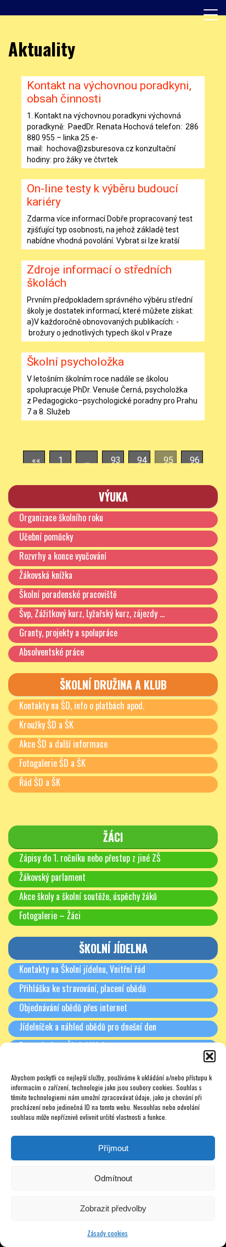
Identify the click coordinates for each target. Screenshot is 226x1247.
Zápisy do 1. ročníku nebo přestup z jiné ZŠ (90, 857)
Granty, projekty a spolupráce (68, 632)
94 (142, 460)
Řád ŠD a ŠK (39, 782)
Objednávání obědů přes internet (73, 1007)
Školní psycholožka (75, 361)
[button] (209, 1056)
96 (195, 460)
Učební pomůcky (46, 536)
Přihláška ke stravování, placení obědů (82, 988)
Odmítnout (113, 1178)
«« (36, 460)
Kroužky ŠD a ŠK (46, 724)
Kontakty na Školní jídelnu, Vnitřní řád (82, 969)
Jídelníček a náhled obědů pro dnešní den (87, 1026)
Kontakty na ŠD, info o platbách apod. (81, 705)
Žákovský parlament (52, 877)
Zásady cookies (107, 1233)
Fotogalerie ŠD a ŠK (52, 763)
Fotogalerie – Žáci (50, 915)
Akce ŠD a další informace (63, 743)
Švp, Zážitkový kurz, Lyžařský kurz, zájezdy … (92, 613)
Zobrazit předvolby (113, 1208)
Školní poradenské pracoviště (68, 594)
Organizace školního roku (61, 517)
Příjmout (113, 1148)
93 (116, 460)
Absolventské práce (51, 651)
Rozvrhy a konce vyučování (62, 555)
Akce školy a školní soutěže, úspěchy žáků (88, 896)
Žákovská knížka (45, 575)
